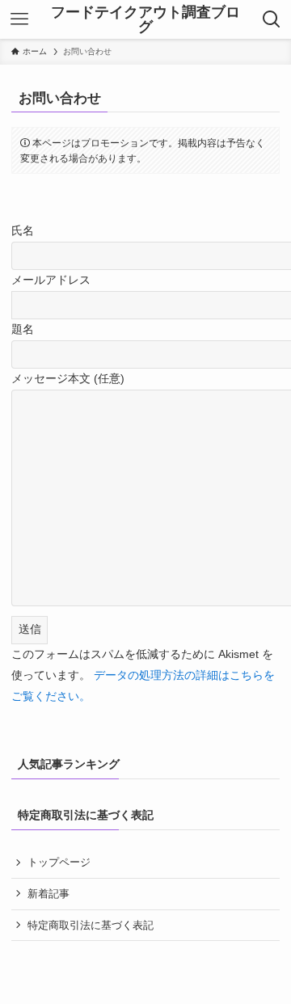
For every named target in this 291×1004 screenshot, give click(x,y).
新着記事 (48, 894)
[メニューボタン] (19, 19)
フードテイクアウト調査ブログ (145, 19)
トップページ (59, 862)
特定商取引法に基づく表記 (90, 925)
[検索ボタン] (271, 19)
